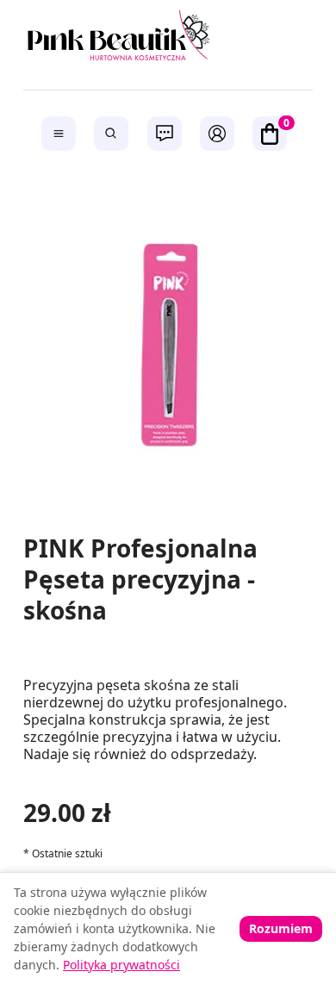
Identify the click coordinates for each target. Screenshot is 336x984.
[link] (168, 38)
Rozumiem (281, 928)
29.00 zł (67, 812)
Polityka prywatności (121, 964)
